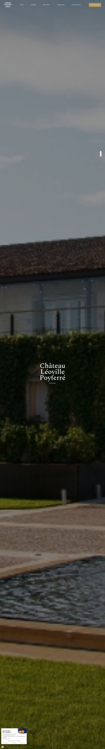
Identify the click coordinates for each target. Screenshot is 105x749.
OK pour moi (22, 742)
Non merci (5, 742)
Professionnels (61, 4)
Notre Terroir (46, 4)
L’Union (22, 4)
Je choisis (14, 742)
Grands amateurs (76, 4)
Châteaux (33, 4)
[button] (2, 746)
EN (100, 155)
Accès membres (95, 5)
